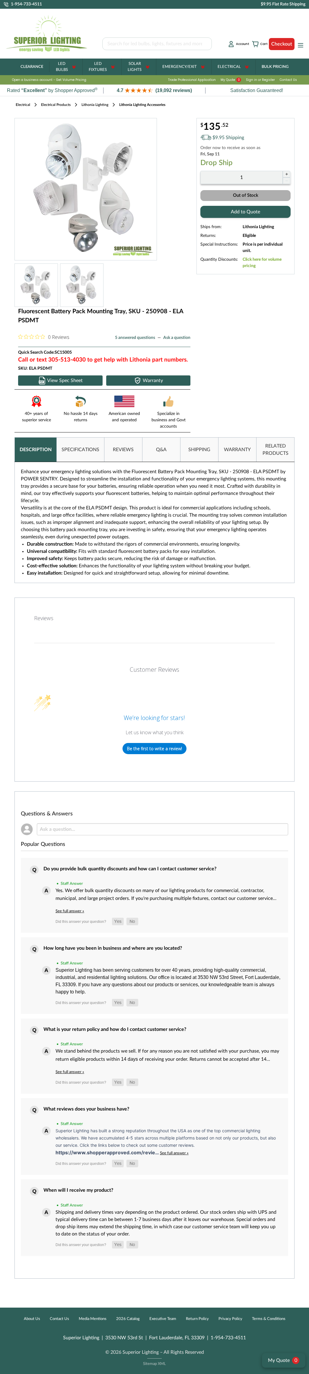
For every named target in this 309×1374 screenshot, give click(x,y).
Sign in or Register (260, 80)
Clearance (32, 67)
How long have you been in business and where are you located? (112, 948)
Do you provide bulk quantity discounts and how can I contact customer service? (129, 868)
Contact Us (288, 80)
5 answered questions (135, 338)
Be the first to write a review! (154, 748)
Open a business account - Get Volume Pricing (49, 80)
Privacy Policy (230, 1319)
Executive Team (162, 1319)
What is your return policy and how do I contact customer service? (114, 1029)
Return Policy (197, 1319)
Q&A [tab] (161, 449)
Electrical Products (56, 105)
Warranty (153, 380)
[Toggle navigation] (298, 45)
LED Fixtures (98, 67)
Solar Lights (135, 67)
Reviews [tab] (43, 618)
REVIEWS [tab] (123, 449)
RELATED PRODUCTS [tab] (275, 450)
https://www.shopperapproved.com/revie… (108, 1152)
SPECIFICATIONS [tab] (80, 449)
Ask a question (176, 338)
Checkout (281, 44)
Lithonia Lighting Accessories (142, 105)
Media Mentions (93, 1319)
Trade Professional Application (192, 80)
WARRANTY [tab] (237, 449)
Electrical (229, 67)
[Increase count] (286, 174)
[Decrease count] (286, 180)
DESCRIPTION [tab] (36, 449)
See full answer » (70, 911)
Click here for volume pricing (262, 262)
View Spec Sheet (65, 380)
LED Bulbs (62, 67)
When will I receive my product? (78, 1190)
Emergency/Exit (179, 67)
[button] (154, 90)
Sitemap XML (154, 1364)
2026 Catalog (128, 1319)
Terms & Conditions (268, 1319)
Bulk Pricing (275, 67)
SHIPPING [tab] (199, 449)
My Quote (230, 80)
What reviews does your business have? (86, 1109)
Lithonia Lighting (94, 105)
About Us (32, 1319)
